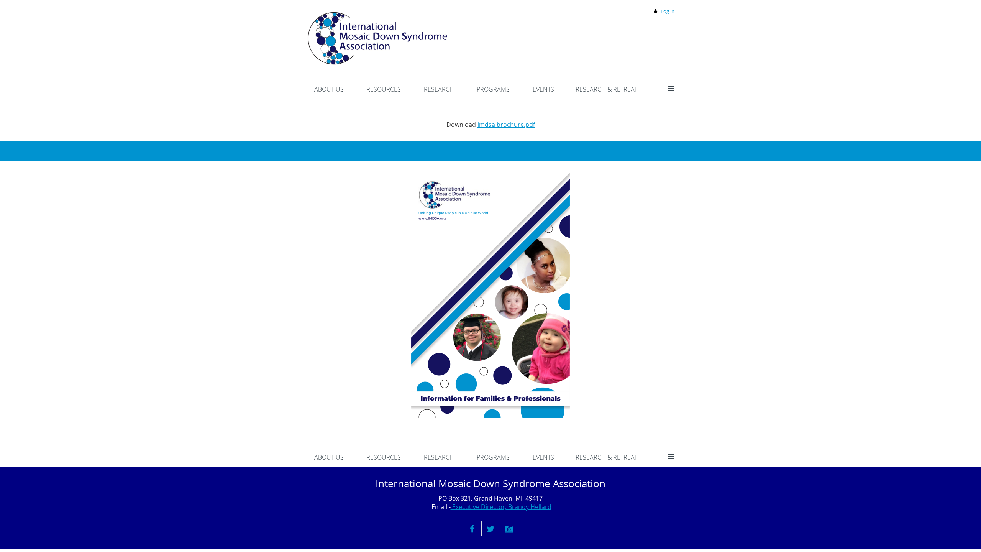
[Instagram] (509, 528)
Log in (667, 11)
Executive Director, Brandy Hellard (501, 507)
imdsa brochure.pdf (506, 124)
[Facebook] (472, 528)
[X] (491, 528)
